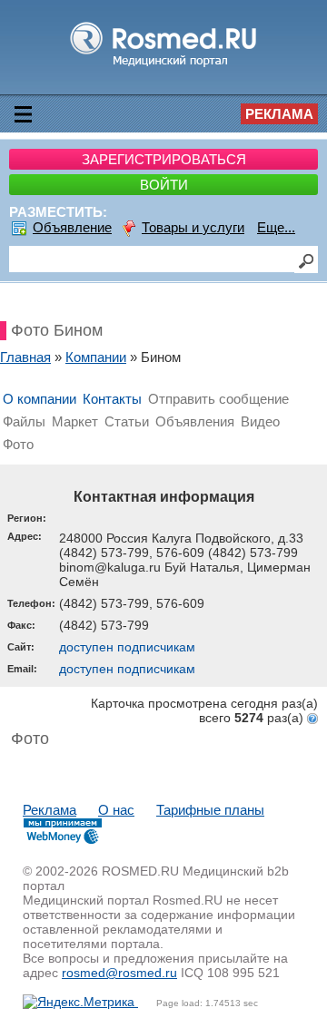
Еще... (276, 227)
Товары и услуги (193, 227)
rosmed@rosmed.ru (119, 972)
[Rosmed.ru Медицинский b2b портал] (164, 65)
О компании (39, 398)
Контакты (112, 398)
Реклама (279, 114)
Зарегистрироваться (164, 159)
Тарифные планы (210, 809)
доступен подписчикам (127, 647)
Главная (25, 357)
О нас (116, 809)
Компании (95, 357)
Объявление (72, 227)
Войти (164, 184)
